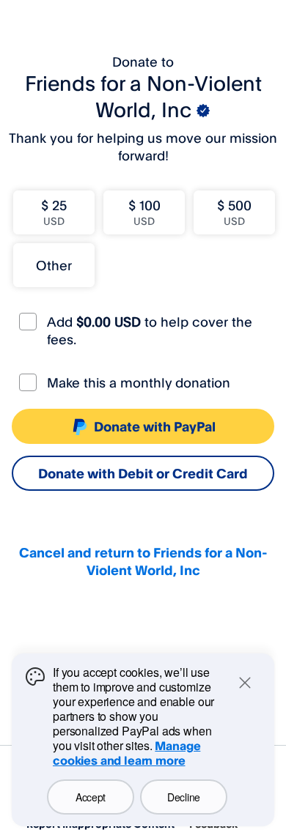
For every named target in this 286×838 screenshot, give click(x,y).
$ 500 (234, 212)
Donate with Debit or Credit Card (143, 473)
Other (54, 265)
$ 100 (144, 212)
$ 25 (54, 212)
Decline (183, 797)
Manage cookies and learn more (126, 753)
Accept (91, 797)
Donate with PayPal (155, 426)
